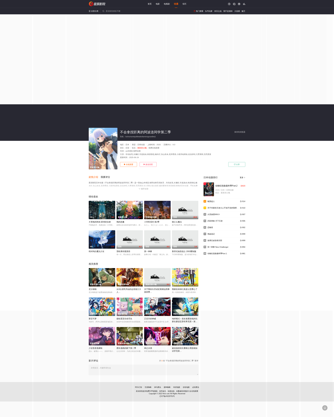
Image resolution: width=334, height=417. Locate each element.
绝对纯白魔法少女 (96, 251)
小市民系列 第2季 (151, 222)
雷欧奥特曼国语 (123, 251)
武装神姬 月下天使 (215, 221)
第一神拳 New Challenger (217, 247)
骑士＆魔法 (177, 222)
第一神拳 (148, 251)
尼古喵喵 (93, 289)
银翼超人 (211, 201)
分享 (237, 164)
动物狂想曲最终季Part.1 (217, 253)
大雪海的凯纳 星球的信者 (100, 222)
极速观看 (148, 164)
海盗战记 (211, 234)
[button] (95, 177)
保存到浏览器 (239, 132)
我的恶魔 (120, 222)
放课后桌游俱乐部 (214, 240)
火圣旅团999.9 (213, 214)
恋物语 (210, 227)
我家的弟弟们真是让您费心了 (184, 289)
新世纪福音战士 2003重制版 (184, 251)
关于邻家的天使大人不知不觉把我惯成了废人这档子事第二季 (232, 208)
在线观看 (128, 164)
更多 (242, 177)
